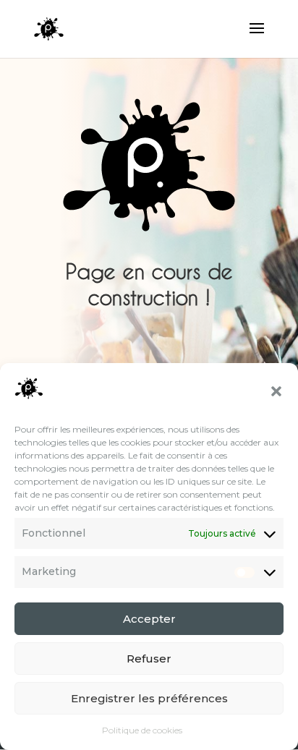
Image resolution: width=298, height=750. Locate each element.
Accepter (149, 619)
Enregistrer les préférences (149, 698)
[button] (276, 391)
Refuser (149, 658)
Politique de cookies (142, 730)
